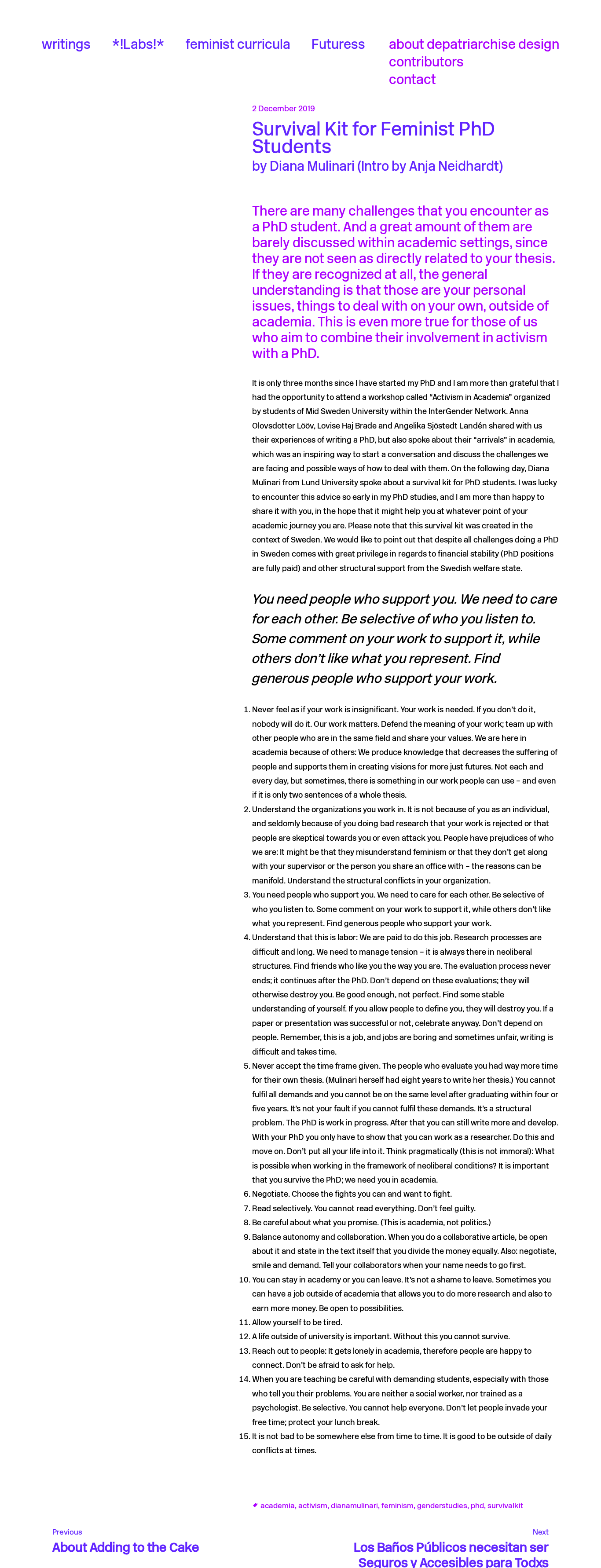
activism (312, 1506)
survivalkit (505, 1506)
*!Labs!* (138, 45)
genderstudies (442, 1506)
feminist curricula (238, 45)
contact (412, 81)
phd (477, 1506)
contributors (426, 63)
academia (277, 1506)
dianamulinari (354, 1506)
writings (66, 45)
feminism (397, 1506)
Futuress (338, 45)
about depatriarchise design (474, 45)
